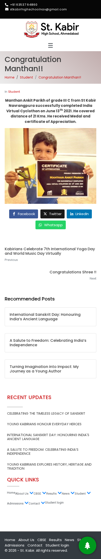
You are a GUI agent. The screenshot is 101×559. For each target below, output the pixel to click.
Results (51, 493)
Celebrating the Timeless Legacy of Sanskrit (46, 413)
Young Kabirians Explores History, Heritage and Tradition (49, 466)
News (66, 493)
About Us (21, 493)
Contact (34, 503)
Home (11, 492)
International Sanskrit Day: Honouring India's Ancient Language (48, 437)
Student (14, 91)
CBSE (37, 493)
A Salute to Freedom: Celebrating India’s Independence (42, 451)
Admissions (15, 503)
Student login (54, 502)
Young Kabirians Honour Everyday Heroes (44, 424)
